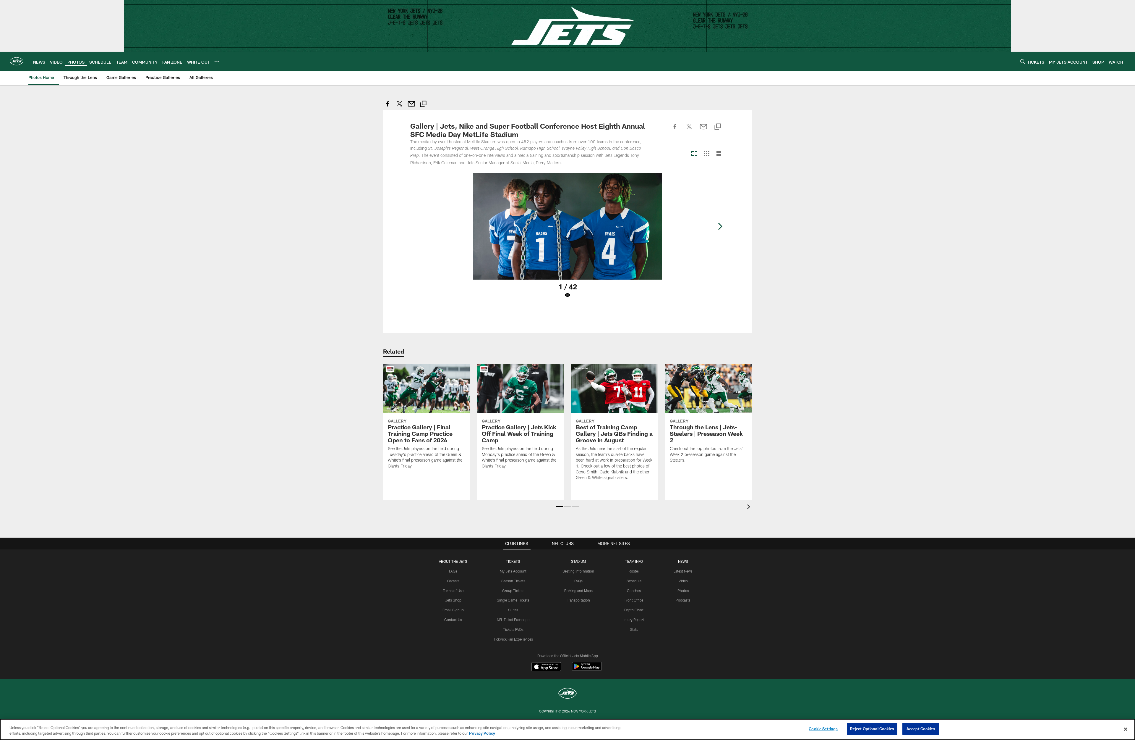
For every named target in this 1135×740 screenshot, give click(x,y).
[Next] (720, 226)
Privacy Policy (482, 733)
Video (683, 581)
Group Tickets (513, 591)
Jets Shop (453, 600)
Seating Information (578, 571)
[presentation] (749, 507)
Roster (634, 571)
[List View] (719, 154)
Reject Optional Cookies (872, 728)
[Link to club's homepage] (16, 61)
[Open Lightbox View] (567, 239)
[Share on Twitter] (399, 106)
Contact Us (453, 620)
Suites (513, 610)
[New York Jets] (567, 694)
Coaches (634, 591)
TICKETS (513, 561)
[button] (560, 506)
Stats (634, 629)
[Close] (1125, 729)
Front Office (634, 600)
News (683, 561)
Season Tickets (513, 581)
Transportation (578, 600)
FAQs (453, 571)
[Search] (1022, 61)
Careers (453, 581)
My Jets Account (513, 571)
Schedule (634, 581)
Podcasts (683, 600)
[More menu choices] (217, 61)
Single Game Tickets (513, 600)
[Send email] (411, 106)
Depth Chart (633, 610)
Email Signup (453, 610)
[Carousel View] (694, 154)
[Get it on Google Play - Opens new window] (586, 669)
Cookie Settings (823, 728)
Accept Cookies (921, 728)
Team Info (634, 561)
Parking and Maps (578, 591)
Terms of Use (453, 591)
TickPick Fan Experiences (513, 639)
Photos (683, 591)
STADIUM (578, 561)
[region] (567, 729)
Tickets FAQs (513, 629)
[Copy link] (423, 104)
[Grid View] (706, 154)
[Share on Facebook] (388, 106)
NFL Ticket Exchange (513, 620)
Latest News (683, 571)
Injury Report (634, 620)
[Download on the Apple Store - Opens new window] (546, 667)
